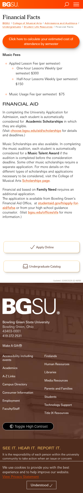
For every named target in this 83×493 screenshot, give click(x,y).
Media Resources (56, 380)
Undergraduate (12, 27)
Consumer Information (18, 392)
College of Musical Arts (27, 23)
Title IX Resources (56, 413)
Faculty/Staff (11, 409)
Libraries (50, 372)
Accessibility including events (18, 358)
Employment (11, 400)
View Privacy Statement (21, 477)
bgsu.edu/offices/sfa (43, 212)
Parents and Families (58, 388)
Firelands (50, 356)
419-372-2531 (12, 336)
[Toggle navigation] (76, 4)
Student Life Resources (38, 27)
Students (50, 397)
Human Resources (56, 364)
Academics (10, 368)
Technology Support (58, 405)
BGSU (6, 23)
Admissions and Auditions (61, 23)
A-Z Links (9, 376)
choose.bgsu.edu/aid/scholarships (36, 131)
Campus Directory (15, 384)
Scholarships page (36, 181)
